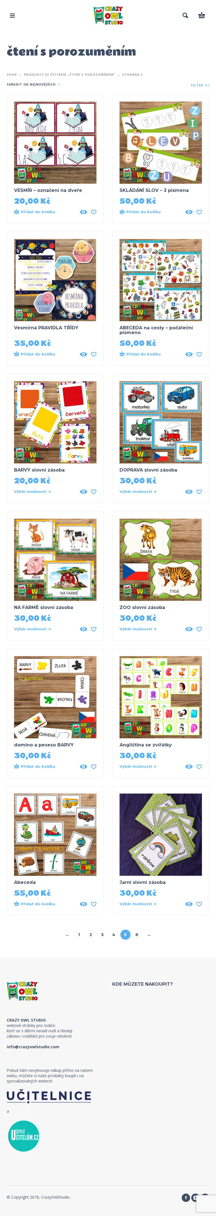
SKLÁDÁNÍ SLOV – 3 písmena (154, 190)
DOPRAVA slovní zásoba (148, 470)
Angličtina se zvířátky (146, 745)
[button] (12, 15)
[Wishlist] (93, 212)
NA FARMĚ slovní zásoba (43, 607)
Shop (12, 74)
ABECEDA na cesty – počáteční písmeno (156, 330)
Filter (197, 85)
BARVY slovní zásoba (39, 470)
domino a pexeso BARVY (44, 745)
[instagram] (195, 1198)
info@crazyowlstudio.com (33, 1046)
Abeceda (25, 882)
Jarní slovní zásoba (143, 882)
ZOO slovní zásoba (142, 607)
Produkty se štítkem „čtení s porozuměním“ (69, 74)
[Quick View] (83, 212)
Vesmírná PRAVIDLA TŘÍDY (46, 327)
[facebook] (186, 1198)
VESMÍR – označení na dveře (48, 190)
